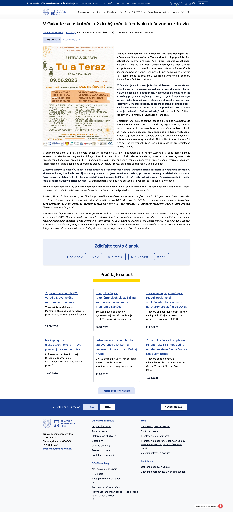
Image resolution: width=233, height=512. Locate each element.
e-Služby (107, 3)
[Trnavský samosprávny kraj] (55, 12)
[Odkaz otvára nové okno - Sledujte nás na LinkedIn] (186, 3)
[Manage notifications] (220, 506)
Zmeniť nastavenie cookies (155, 453)
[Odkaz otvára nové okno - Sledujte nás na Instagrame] (178, 3)
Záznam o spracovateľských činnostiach (163, 471)
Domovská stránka (53, 32)
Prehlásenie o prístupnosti (155, 436)
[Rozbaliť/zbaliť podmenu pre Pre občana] (121, 12)
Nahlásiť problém (173, 407)
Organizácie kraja (101, 426)
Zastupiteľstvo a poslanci (106, 478)
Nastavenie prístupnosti (141, 3)
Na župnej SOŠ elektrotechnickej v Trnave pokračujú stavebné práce (63, 344)
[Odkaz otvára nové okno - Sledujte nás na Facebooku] (171, 3)
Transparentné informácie (106, 487)
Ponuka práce (99, 431)
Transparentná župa (122, 3)
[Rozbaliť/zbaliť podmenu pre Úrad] (104, 12)
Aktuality (71, 32)
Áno (92, 407)
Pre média (97, 474)
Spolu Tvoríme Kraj (157, 12)
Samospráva (84, 12)
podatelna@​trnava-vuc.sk (57, 448)
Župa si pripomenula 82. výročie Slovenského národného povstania (61, 297)
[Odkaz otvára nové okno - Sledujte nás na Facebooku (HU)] (175, 3)
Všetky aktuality (72, 39)
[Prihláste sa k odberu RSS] (190, 3)
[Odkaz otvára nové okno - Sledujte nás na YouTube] (193, 3)
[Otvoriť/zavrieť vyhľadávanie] (188, 12)
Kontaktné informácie (103, 455)
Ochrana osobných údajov (155, 467)
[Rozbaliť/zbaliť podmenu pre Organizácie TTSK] (145, 12)
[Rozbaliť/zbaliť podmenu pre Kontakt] (182, 12)
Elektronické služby (102, 436)
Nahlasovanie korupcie (104, 469)
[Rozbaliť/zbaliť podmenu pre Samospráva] (93, 12)
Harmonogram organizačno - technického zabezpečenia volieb (115, 493)
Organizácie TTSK (133, 12)
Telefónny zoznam (102, 450)
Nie (109, 407)
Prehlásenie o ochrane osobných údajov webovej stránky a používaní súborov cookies (163, 444)
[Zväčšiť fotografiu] (78, 145)
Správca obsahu (150, 431)
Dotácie (96, 440)
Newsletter (97, 3)
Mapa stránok (86, 3)
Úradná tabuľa (100, 445)
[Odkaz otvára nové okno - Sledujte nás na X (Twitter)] (182, 3)
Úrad (98, 12)
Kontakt (175, 12)
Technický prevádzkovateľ (155, 426)
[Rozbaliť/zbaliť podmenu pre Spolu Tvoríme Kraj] (169, 12)
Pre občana (112, 12)
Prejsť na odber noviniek (115, 390)
